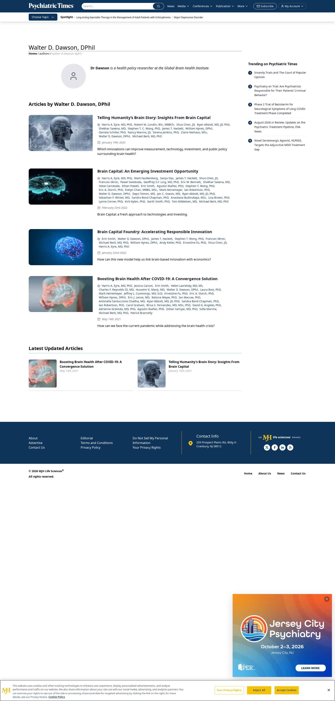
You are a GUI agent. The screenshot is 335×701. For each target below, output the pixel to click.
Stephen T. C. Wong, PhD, (144, 128)
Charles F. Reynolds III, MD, (116, 289)
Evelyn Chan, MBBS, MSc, (141, 190)
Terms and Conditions (97, 443)
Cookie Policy (56, 697)
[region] (167, 690)
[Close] (329, 690)
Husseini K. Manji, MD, (150, 289)
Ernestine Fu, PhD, (195, 242)
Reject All (259, 690)
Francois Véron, (109, 182)
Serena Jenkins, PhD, (166, 132)
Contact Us (37, 447)
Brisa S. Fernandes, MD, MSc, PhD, (169, 305)
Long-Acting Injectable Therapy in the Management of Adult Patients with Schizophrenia (123, 17)
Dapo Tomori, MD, (143, 193)
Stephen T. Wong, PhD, (200, 186)
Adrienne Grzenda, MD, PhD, (117, 309)
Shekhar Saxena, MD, (112, 128)
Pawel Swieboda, (131, 182)
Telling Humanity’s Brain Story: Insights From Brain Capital (204, 364)
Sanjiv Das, (167, 178)
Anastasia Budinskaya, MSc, (189, 197)
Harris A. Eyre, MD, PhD (114, 246)
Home (33, 53)
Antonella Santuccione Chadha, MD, (122, 301)
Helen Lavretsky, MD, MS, (187, 286)
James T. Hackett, (173, 128)
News (170, 6)
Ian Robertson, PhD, (197, 190)
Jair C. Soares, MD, (169, 193)
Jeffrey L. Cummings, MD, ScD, (143, 293)
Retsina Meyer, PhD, (164, 297)
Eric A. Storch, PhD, (111, 190)
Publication (223, 6)
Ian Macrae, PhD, (190, 297)
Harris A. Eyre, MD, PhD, (117, 124)
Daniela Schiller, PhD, (112, 132)
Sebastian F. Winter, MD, (114, 197)
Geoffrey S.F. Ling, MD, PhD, (161, 182)
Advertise (35, 443)
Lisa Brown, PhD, (219, 197)
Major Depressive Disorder (188, 17)
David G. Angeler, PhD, (207, 305)
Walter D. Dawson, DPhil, (115, 136)
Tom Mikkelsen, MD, (185, 201)
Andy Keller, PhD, (170, 242)
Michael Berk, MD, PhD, (114, 242)
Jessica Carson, (144, 286)
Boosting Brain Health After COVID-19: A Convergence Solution (91, 364)
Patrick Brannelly (141, 313)
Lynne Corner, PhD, (111, 201)
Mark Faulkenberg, (146, 178)
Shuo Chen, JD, (185, 124)
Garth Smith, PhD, (158, 201)
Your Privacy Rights (147, 447)
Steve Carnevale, (109, 186)
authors (44, 53)
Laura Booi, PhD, (210, 289)
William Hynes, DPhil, (199, 128)
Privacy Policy (90, 447)
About (33, 438)
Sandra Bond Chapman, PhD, (150, 197)
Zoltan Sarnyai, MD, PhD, (182, 309)
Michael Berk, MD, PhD (147, 136)
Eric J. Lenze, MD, (139, 297)
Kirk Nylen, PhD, (135, 201)
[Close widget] (327, 599)
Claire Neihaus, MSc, (194, 132)
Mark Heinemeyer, (171, 190)
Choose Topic (40, 17)
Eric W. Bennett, (191, 182)
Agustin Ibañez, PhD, (170, 186)
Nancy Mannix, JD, (139, 132)
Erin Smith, (148, 186)
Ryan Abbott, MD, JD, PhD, (213, 124)
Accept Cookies (286, 690)
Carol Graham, (135, 305)
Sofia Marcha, (208, 309)
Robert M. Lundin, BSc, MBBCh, (154, 124)
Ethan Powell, (130, 186)
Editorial (87, 438)
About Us (264, 473)
